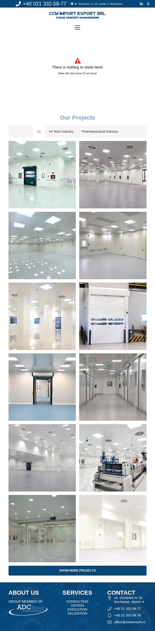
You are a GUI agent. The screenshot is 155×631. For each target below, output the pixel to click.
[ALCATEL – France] (42, 528)
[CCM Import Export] (77, 15)
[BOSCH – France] (112, 316)
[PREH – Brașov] (112, 245)
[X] (148, 3)
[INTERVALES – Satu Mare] (42, 387)
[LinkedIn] (141, 3)
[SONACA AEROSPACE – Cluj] (42, 458)
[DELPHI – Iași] (42, 316)
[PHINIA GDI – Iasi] (112, 528)
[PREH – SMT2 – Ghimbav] (112, 458)
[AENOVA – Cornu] (112, 387)
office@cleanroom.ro (130, 622)
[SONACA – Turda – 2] (112, 174)
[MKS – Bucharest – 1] (42, 245)
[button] (77, 27)
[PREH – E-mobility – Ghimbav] (42, 174)
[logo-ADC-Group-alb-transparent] (28, 610)
